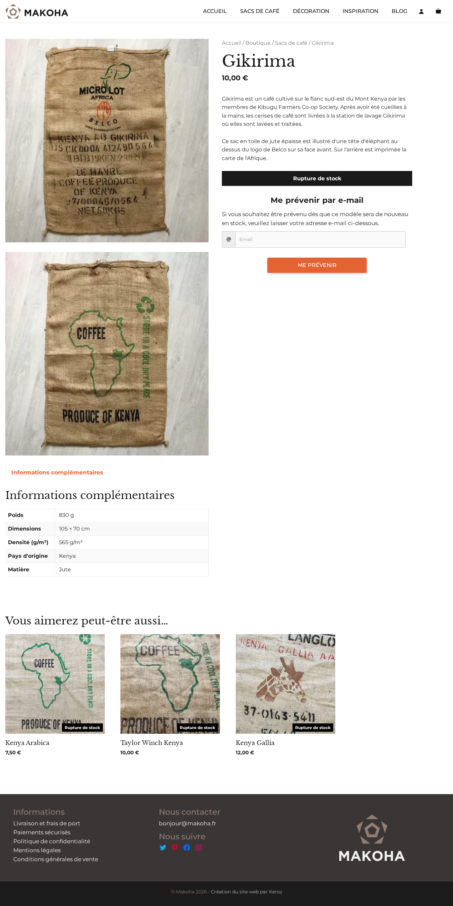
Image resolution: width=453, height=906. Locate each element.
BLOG (399, 11)
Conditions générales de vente (55, 859)
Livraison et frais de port (46, 823)
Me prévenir (317, 265)
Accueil (231, 43)
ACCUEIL (215, 11)
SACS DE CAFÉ (260, 11)
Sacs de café (291, 43)
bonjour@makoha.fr (187, 823)
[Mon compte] (421, 11)
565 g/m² (71, 542)
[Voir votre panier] (438, 11)
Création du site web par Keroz (246, 892)
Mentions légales (37, 850)
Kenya (67, 556)
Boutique (258, 43)
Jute (65, 569)
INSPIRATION (360, 11)
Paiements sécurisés (41, 832)
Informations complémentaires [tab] (57, 472)
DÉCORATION (311, 11)
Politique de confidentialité (51, 841)
